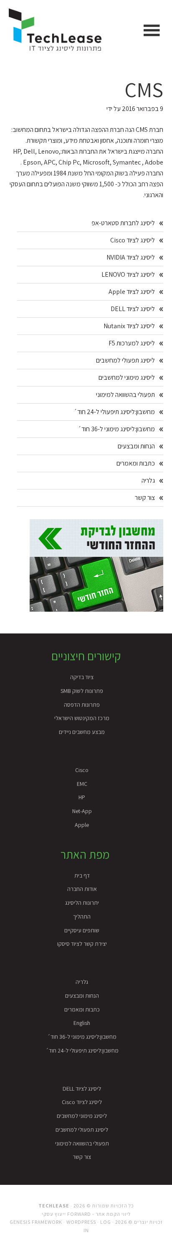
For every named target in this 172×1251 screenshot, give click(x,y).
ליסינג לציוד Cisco (132, 240)
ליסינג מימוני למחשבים (127, 377)
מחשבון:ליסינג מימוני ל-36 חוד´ (116, 429)
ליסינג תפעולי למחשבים (125, 360)
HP (81, 797)
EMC (82, 784)
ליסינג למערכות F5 (132, 343)
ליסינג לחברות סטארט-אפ (123, 223)
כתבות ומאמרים (135, 463)
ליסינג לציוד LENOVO (128, 274)
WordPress (81, 1222)
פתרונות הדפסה (82, 704)
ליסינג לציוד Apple (132, 291)
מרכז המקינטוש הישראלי (81, 718)
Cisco (82, 770)
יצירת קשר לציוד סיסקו (82, 943)
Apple (82, 825)
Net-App (82, 811)
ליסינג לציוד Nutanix (129, 326)
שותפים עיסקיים (81, 930)
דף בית (82, 875)
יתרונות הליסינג (82, 902)
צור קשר (145, 497)
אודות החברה (82, 889)
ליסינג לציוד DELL (133, 308)
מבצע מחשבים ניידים (82, 732)
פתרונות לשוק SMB (82, 691)
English (81, 1023)
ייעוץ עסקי (54, 1214)
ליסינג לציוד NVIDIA (130, 257)
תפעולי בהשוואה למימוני (125, 394)
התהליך (82, 916)
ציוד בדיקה (82, 677)
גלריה (148, 480)
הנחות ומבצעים (136, 446)
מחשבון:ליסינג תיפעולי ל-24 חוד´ (114, 411)
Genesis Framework (36, 1222)
